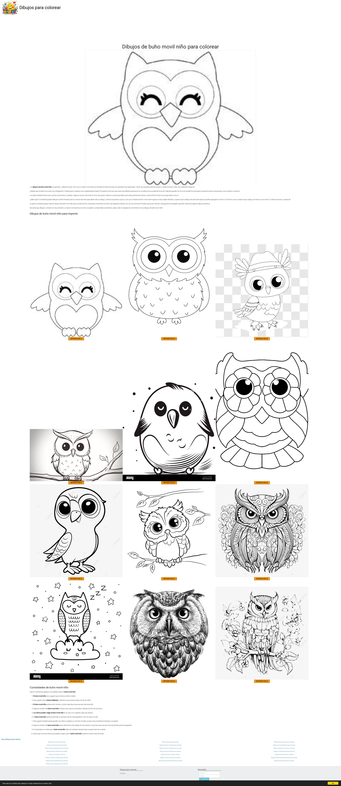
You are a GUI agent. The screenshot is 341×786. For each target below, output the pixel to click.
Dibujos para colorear (40, 7)
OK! (333, 783)
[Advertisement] (170, 28)
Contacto (122, 773)
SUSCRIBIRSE (204, 779)
